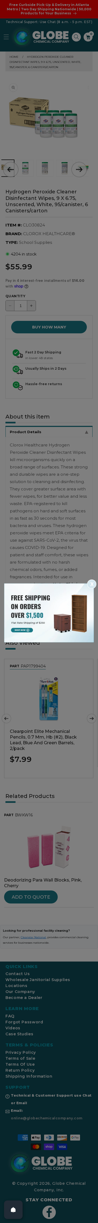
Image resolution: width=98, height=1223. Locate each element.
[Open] (13, 1209)
